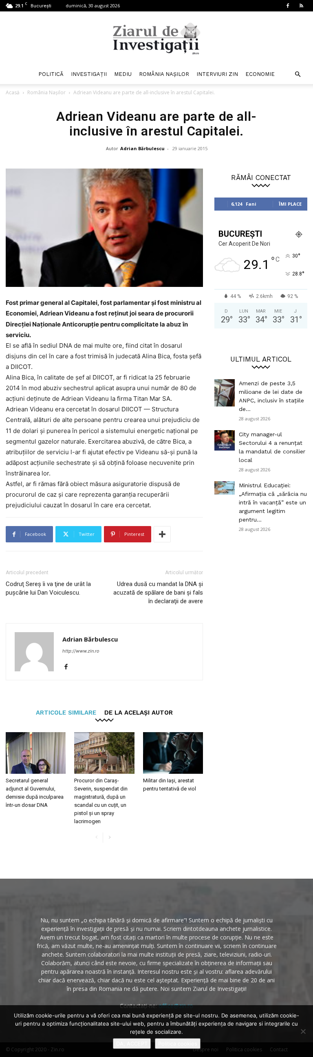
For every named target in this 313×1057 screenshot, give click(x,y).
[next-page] (109, 838)
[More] (162, 534)
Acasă (13, 92)
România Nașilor (164, 74)
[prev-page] (96, 838)
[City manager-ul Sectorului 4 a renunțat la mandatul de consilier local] (224, 440)
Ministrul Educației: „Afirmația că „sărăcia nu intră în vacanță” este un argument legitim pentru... (273, 502)
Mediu (123, 74)
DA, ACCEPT (132, 1043)
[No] (303, 1031)
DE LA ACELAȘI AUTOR (138, 712)
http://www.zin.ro (80, 651)
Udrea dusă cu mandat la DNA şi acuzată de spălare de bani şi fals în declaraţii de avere (158, 592)
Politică (51, 74)
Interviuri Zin (217, 74)
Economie (260, 74)
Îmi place (290, 204)
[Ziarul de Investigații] (156, 38)
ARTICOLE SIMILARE (66, 712)
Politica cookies (177, 1043)
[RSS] (301, 5)
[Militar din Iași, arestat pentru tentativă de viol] (173, 752)
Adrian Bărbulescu (142, 148)
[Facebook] (288, 5)
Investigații (89, 74)
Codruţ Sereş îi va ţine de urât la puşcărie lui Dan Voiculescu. (48, 588)
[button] (297, 74)
